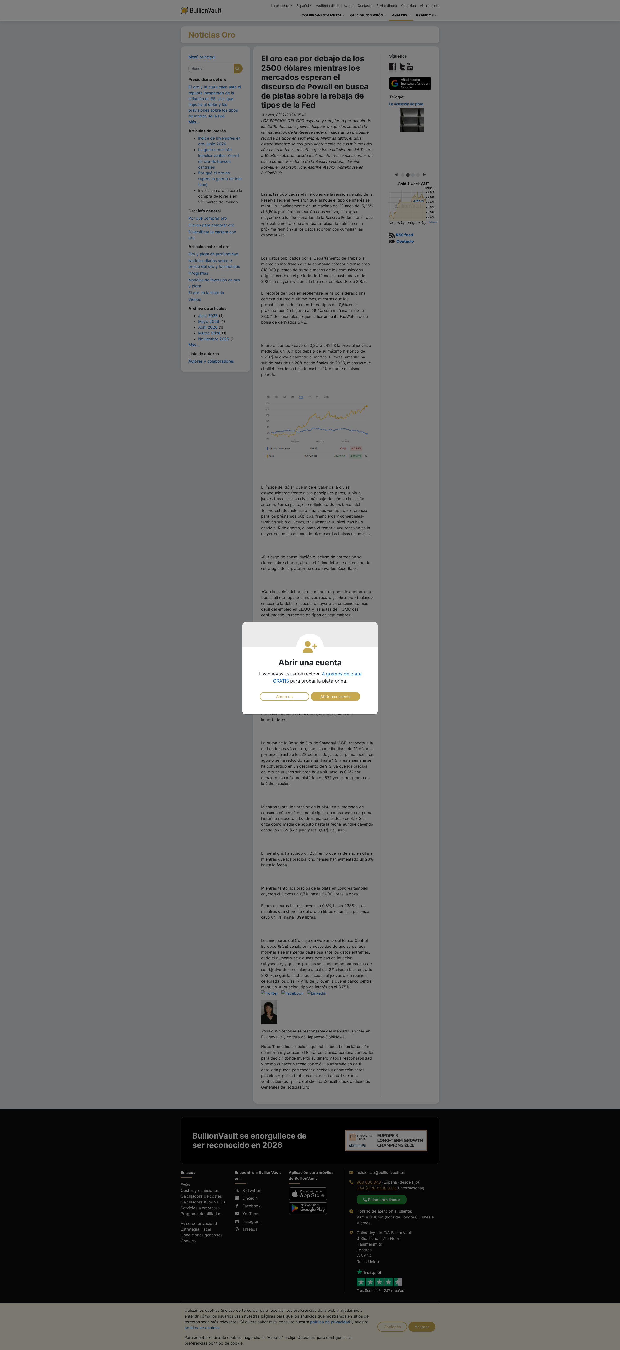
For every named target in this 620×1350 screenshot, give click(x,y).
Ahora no (284, 696)
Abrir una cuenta (335, 696)
